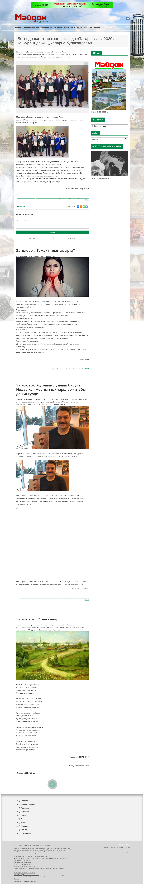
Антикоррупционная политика (24, 873)
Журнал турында (31, 27)
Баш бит (18, 27)
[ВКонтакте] (78, 206)
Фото (73, 27)
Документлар (26, 833)
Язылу (66, 27)
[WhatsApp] (84, 206)
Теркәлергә (71, 238)
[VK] (128, 18)
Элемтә (97, 27)
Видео (79, 27)
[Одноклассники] (81, 206)
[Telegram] (86, 206)
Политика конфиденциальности (25, 881)
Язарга (52, 232)
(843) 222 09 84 (125, 848)
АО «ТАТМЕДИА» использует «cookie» (26, 875)
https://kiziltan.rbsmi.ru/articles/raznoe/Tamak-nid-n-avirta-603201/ (70, 368)
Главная (24, 801)
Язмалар (22, 207)
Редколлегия (46, 27)
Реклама (88, 27)
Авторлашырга (33, 238)
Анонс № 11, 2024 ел (100, 112)
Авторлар (58, 27)
